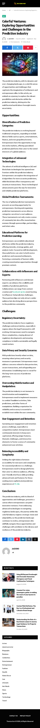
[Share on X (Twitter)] (18, 47)
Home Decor (6, 676)
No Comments (15, 42)
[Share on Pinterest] (28, 47)
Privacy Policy (25, 716)
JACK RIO (11, 39)
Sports (4, 693)
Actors (4, 643)
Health (4, 672)
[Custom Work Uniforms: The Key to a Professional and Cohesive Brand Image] (8, 609)
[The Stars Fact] (19, 3)
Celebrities (6, 658)
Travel (4, 701)
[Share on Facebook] (7, 47)
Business (5, 654)
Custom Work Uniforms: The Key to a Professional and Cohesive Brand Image (26, 608)
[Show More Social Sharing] (36, 47)
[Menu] (3, 3)
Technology (6, 697)
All (4, 16)
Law (3, 679)
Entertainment (7, 661)
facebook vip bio (18, 292)
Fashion (5, 668)
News (4, 690)
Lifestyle (5, 683)
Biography (5, 651)
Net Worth (5, 686)
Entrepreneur (7, 665)
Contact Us (13, 716)
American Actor (7, 647)
